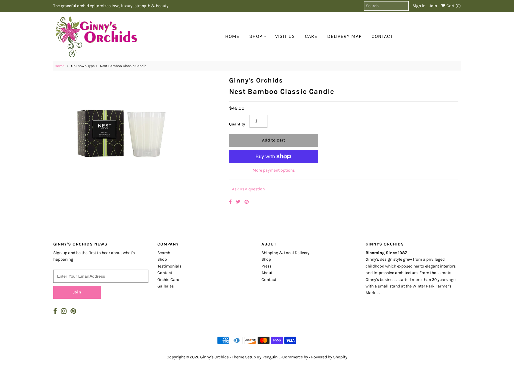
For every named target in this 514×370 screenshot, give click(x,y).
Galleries (165, 286)
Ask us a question (248, 189)
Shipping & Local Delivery (285, 252)
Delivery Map (344, 36)
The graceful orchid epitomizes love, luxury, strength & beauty (111, 5)
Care (311, 36)
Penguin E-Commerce (282, 357)
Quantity (237, 124)
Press (266, 266)
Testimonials (169, 266)
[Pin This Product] (247, 202)
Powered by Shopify (329, 357)
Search (163, 252)
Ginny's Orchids (214, 357)
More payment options (274, 170)
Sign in (419, 5)
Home (232, 36)
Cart (453, 5)
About (266, 272)
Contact (382, 36)
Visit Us (285, 36)
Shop (255, 36)
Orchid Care (168, 279)
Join (433, 5)
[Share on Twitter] (239, 202)
